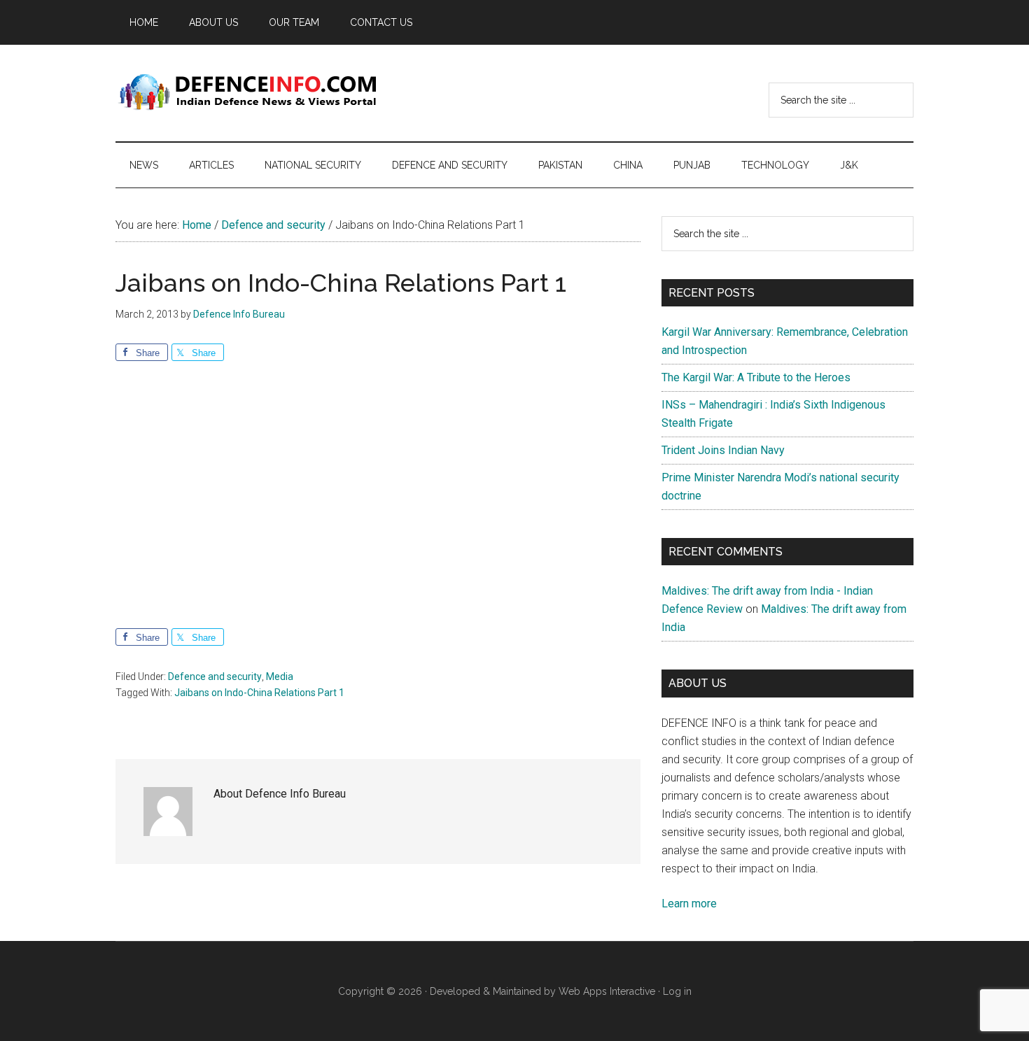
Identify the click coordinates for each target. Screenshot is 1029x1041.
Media (279, 676)
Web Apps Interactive (607, 991)
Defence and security (215, 676)
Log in (677, 991)
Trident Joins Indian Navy (723, 450)
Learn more (689, 903)
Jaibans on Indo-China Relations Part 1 (259, 692)
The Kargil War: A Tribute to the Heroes (756, 377)
